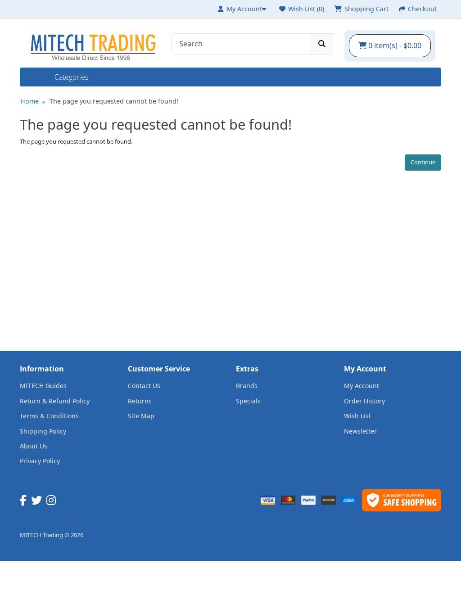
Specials (248, 401)
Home (37, 77)
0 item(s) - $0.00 (393, 45)
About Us (33, 446)
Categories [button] (71, 77)
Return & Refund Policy (55, 401)
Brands (247, 385)
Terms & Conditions (49, 416)
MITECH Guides (43, 385)
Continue (423, 162)
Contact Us (144, 385)
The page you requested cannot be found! (114, 101)
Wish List (357, 416)
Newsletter (360, 431)
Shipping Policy (43, 431)
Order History (364, 401)
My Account (361, 385)
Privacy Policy (40, 461)
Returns (140, 401)
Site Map (141, 416)
